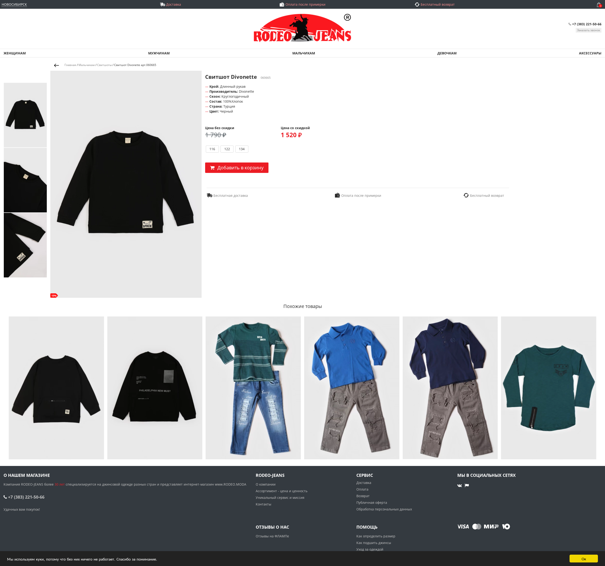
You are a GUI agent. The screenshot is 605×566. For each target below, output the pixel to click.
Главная (70, 65)
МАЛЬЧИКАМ (303, 53)
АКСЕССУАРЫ (590, 53)
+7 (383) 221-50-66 (586, 24)
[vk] (460, 485)
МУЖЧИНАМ (159, 53)
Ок (584, 559)
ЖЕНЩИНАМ (15, 53)
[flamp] (467, 485)
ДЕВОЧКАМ (447, 53)
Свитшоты (104, 65)
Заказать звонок (588, 30)
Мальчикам (86, 65)
